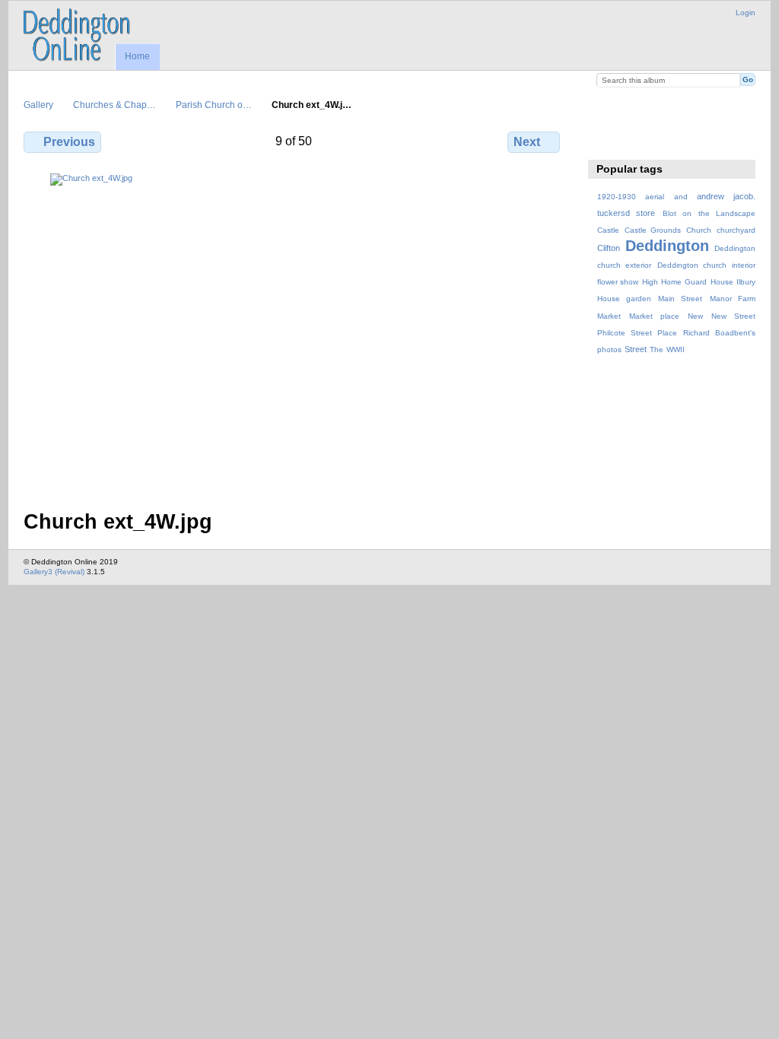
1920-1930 (616, 196)
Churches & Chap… (114, 105)
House (722, 282)
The (656, 349)
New (695, 316)
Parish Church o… (214, 105)
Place (667, 333)
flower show (618, 282)
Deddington (667, 245)
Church (698, 230)
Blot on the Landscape (709, 213)
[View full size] (293, 332)
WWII (675, 349)
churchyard (736, 230)
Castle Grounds (653, 230)
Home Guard (684, 282)
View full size (605, 140)
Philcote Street (624, 333)
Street (636, 349)
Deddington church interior (706, 265)
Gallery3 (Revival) (54, 571)
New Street (733, 316)
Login (745, 12)
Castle (608, 230)
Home (137, 56)
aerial (654, 196)
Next (527, 141)
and (681, 196)
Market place (654, 316)
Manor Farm (732, 298)
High (650, 282)
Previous (69, 141)
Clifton (608, 248)
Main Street (680, 298)
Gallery (38, 105)
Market (609, 316)
